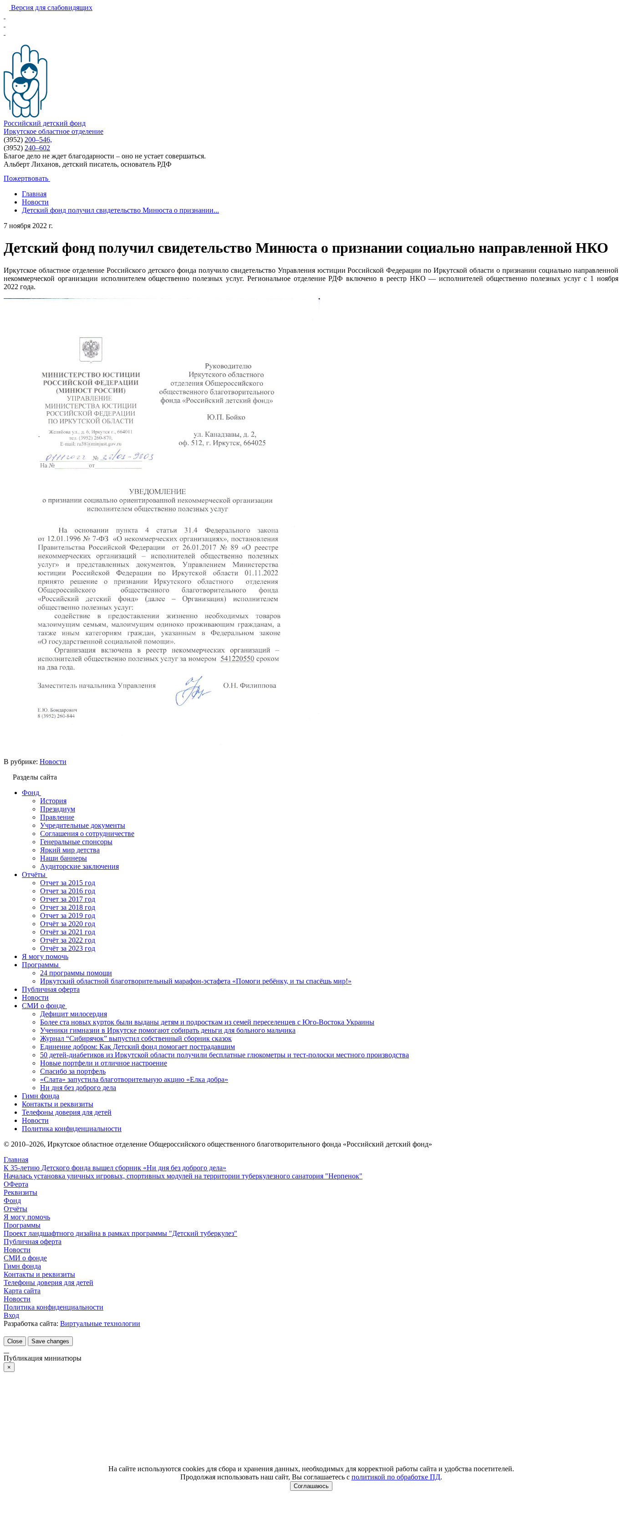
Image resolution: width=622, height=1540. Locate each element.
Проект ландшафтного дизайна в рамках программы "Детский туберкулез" (120, 1233)
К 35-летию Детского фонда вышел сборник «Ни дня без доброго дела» (115, 1168)
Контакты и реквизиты (39, 1274)
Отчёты (15, 1209)
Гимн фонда (22, 1266)
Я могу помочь (27, 1217)
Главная (16, 1159)
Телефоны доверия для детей (48, 1282)
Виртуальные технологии (100, 1323)
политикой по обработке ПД (396, 1477)
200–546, (38, 139)
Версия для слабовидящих (50, 7)
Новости (53, 761)
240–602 (37, 148)
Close (14, 1341)
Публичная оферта (32, 1241)
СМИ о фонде (25, 1258)
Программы (22, 1225)
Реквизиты (20, 1192)
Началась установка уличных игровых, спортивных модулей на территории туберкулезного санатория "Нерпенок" (183, 1176)
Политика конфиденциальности (53, 1307)
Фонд (12, 1200)
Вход (11, 1315)
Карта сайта (22, 1291)
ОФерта (16, 1184)
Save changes (50, 1341)
